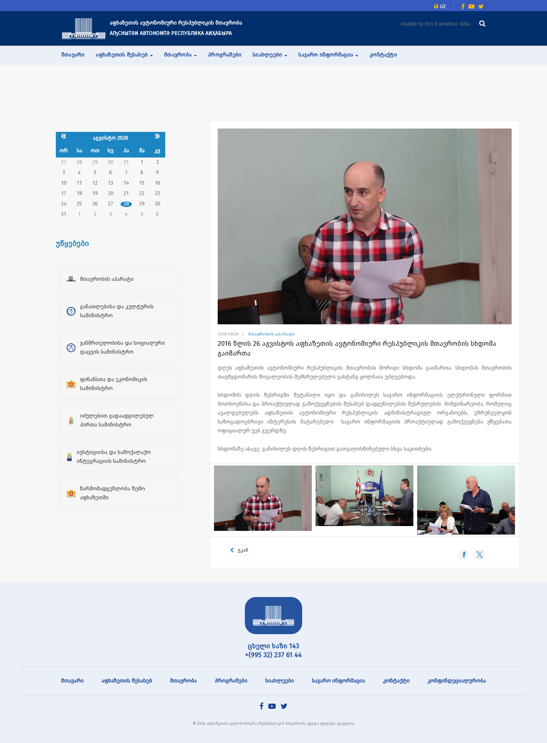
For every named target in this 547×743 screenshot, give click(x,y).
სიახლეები (279, 681)
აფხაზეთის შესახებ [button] (122, 55)
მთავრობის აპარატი (271, 334)
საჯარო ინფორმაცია (338, 681)
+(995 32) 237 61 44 (273, 655)
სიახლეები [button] (268, 55)
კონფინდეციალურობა (457, 681)
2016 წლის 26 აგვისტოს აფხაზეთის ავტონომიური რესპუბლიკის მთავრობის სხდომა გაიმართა (357, 348)
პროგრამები (224, 55)
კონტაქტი (383, 55)
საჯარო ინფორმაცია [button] (326, 55)
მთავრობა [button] (178, 55)
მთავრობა (183, 681)
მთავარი (72, 55)
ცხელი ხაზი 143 (273, 646)
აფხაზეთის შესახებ (127, 681)
